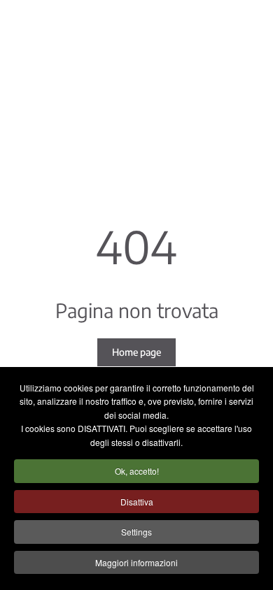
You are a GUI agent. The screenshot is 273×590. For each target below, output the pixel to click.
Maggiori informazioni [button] (136, 562)
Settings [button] (136, 532)
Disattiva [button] (136, 502)
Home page (136, 352)
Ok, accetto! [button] (137, 471)
